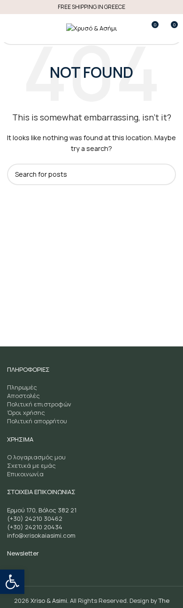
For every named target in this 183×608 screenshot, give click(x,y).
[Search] (27, 28)
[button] (12, 582)
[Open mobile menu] (10, 28)
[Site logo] (91, 27)
